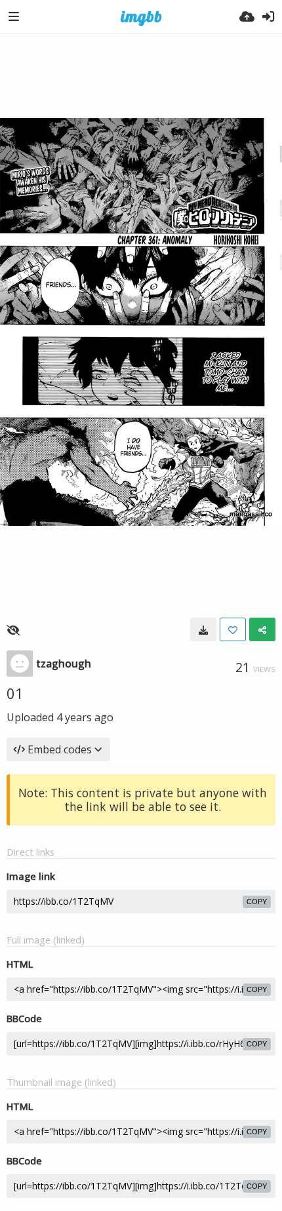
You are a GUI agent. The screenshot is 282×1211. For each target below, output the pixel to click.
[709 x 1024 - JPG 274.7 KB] (203, 629)
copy (257, 901)
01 (15, 693)
